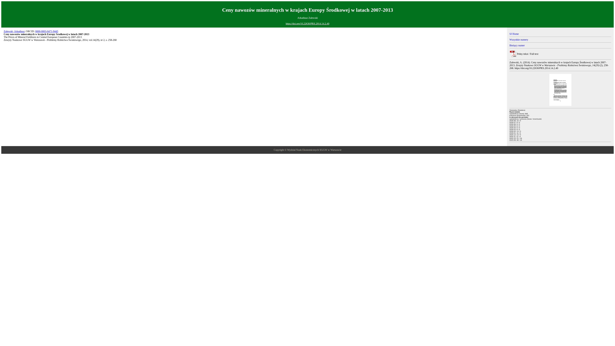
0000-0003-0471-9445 (46, 31)
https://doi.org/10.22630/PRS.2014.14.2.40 (307, 23)
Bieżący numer (517, 45)
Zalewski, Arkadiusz (14, 31)
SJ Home (514, 34)
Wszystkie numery (518, 39)
